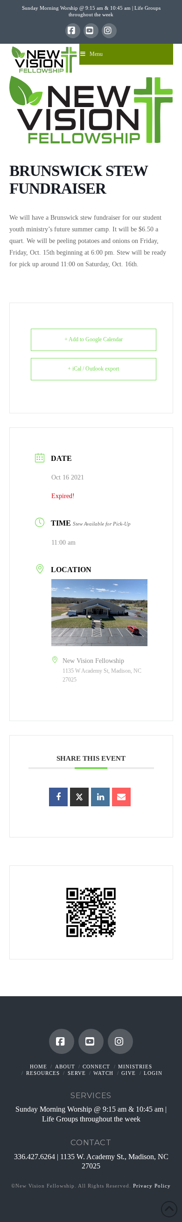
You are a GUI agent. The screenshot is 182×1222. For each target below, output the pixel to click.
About (65, 1066)
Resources (43, 1073)
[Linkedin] (100, 797)
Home (38, 1066)
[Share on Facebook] (58, 797)
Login (153, 1073)
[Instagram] (109, 30)
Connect (96, 1066)
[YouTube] (91, 30)
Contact (90, 1142)
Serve (77, 1073)
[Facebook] (72, 30)
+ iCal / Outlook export (93, 368)
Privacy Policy (152, 1185)
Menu (96, 54)
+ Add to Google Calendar (93, 339)
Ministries (135, 1066)
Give (128, 1073)
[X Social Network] (79, 797)
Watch (103, 1073)
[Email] (121, 797)
